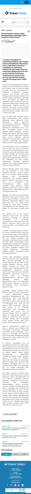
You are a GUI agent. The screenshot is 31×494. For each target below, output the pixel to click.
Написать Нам (15, 480)
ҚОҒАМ (9, 30)
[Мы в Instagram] (19, 485)
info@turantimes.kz (15, 478)
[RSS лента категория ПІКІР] (28, 32)
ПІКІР (3, 30)
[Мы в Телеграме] (15, 485)
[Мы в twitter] (22, 485)
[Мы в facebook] (7, 485)
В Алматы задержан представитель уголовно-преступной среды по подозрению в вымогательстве (12, 445)
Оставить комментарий (10, 414)
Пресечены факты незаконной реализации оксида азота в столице (15, 436)
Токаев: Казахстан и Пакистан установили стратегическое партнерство (14, 428)
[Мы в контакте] (11, 485)
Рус (26, 2)
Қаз (22, 2)
